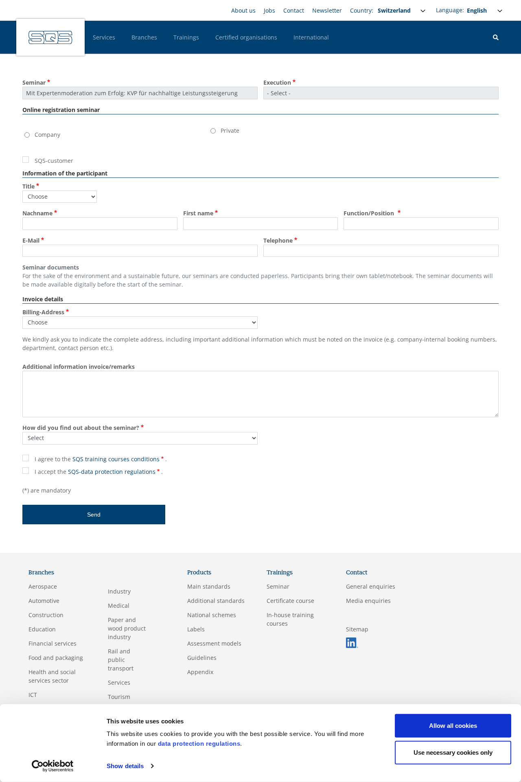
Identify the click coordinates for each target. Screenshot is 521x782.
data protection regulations (199, 743)
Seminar (34, 82)
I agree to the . (101, 459)
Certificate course (290, 601)
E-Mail (30, 240)
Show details (125, 765)
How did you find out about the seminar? (80, 428)
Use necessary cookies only (453, 752)
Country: (361, 10)
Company (47, 134)
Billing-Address (43, 312)
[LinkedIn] (352, 642)
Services (104, 37)
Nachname (37, 213)
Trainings (186, 37)
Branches (144, 37)
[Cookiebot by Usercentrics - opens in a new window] (52, 766)
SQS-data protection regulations (111, 471)
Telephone (278, 240)
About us (243, 10)
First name (198, 213)
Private (230, 130)
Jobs (269, 10)
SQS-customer (54, 160)
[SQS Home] (50, 37)
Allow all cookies (453, 725)
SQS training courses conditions (116, 459)
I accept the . (99, 471)
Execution (277, 82)
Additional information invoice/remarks (78, 366)
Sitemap (357, 629)
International (311, 37)
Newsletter (327, 10)
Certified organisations (246, 37)
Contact (293, 10)
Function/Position (370, 213)
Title (28, 186)
